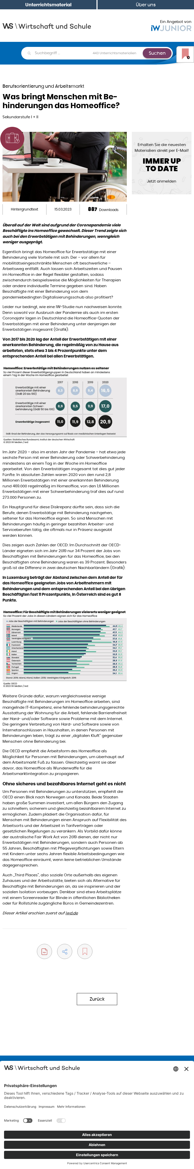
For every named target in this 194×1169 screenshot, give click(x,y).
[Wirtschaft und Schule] (47, 25)
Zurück (97, 999)
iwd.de (71, 913)
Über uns (146, 5)
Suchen (157, 53)
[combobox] (88, 53)
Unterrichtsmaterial (48, 5)
